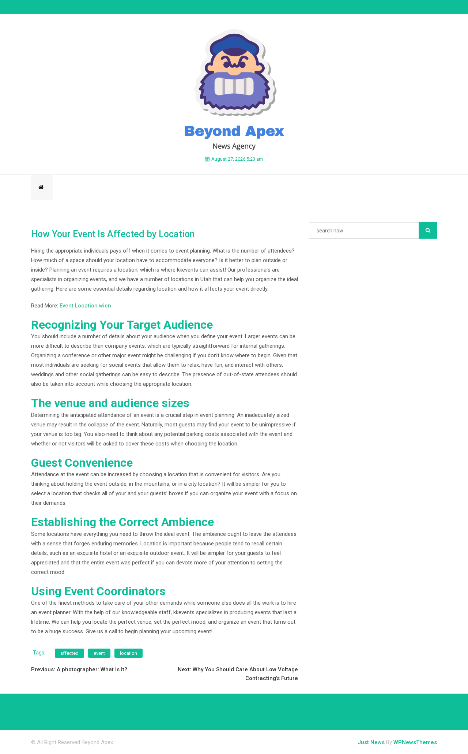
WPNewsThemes (415, 742)
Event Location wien (85, 305)
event (99, 653)
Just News (371, 742)
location (128, 653)
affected (69, 653)
